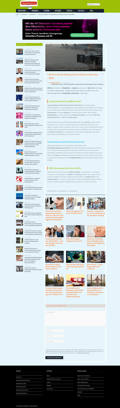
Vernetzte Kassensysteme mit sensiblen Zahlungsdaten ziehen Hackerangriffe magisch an (32, 98)
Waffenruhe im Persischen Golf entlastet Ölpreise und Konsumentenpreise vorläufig (32, 72)
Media (48, 376)
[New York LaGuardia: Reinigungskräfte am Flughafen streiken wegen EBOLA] (75, 58)
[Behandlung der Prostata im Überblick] (75, 203)
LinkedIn (79, 392)
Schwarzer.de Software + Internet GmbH (27, 406)
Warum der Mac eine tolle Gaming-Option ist (75, 266)
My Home (58, 10)
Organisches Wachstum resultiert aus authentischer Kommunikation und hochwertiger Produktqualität (33, 232)
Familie (61, 84)
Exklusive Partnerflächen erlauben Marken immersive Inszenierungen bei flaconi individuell (33, 90)
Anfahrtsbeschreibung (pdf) (23, 380)
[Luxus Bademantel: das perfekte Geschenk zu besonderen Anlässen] (96, 280)
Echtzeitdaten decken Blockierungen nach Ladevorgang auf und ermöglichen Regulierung (33, 223)
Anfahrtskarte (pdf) (21, 387)
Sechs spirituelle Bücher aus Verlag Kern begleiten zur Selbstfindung (33, 188)
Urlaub (82, 84)
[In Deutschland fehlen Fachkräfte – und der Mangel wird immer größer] (54, 231)
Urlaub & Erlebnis (89, 84)
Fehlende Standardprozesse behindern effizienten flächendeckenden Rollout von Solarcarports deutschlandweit (32, 62)
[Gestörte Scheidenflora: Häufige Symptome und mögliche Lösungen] (96, 231)
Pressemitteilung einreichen (54, 379)
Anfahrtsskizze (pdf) (21, 383)
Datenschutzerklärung (83, 353)
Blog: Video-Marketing (83, 379)
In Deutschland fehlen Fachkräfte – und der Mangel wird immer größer (54, 242)
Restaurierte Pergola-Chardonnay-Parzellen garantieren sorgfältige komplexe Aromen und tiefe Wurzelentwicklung (33, 144)
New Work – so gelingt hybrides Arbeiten (95, 266)
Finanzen (35, 10)
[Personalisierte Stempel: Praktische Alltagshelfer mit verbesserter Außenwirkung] (75, 280)
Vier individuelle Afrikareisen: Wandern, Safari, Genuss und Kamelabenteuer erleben (32, 162)
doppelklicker (54, 83)
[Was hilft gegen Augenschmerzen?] (75, 231)
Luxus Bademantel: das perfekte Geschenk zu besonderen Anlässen (95, 291)
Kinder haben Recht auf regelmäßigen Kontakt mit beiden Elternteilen (33, 269)
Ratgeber (49, 385)
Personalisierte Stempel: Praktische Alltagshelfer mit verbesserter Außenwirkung (75, 292)
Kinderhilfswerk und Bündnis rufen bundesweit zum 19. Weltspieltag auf (32, 180)
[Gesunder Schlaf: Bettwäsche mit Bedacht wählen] (54, 257)
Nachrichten (50, 389)
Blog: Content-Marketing (83, 376)
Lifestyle (81, 10)
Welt (91, 10)
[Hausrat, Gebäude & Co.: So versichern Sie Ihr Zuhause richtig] (96, 203)
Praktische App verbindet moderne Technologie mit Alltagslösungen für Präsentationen (33, 134)
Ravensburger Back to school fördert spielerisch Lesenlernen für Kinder (33, 125)
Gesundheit (72, 84)
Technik (46, 10)
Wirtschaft (22, 10)
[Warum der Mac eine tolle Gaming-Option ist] (75, 257)
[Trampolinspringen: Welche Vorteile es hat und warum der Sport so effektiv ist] (54, 280)
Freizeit (69, 10)
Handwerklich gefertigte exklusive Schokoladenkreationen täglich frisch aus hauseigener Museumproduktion (33, 260)
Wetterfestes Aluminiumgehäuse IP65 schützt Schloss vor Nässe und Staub (33, 214)
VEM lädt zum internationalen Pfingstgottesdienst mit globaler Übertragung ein (32, 206)
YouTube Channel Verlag (83, 385)
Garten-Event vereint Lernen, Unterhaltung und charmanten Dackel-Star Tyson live (32, 52)
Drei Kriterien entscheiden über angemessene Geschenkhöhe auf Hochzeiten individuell (32, 116)
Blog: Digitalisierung (82, 382)
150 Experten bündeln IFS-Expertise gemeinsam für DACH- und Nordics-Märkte (32, 197)
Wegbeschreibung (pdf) (22, 390)
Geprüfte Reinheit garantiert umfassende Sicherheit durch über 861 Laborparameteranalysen (33, 81)
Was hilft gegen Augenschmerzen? (74, 240)
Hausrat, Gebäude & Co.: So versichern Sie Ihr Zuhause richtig (96, 213)
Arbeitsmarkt (55, 84)
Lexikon (49, 382)
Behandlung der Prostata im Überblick (75, 212)
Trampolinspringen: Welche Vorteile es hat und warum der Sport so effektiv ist (54, 291)
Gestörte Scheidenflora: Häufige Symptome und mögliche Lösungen (96, 242)
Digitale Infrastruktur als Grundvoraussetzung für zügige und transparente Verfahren (32, 250)
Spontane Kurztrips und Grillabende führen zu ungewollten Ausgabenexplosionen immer (33, 153)
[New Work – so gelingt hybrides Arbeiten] (96, 257)
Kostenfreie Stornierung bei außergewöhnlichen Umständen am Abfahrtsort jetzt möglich (32, 171)
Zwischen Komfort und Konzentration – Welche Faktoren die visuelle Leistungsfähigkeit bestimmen (54, 215)
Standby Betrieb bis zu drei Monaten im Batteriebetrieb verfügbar (31, 241)
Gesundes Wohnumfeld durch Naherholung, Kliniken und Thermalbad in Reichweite (32, 107)
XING (78, 395)
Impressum (19, 377)
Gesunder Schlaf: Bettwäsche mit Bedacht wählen (53, 266)
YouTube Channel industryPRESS (85, 389)
